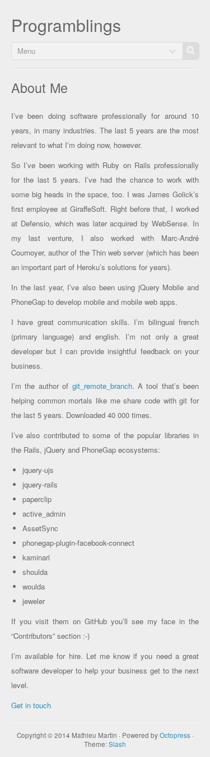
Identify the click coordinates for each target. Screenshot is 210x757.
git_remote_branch (102, 385)
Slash (117, 744)
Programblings (66, 25)
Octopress (175, 735)
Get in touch (31, 705)
